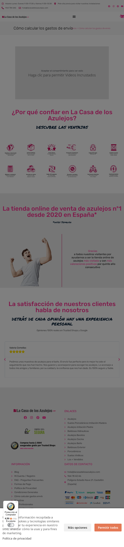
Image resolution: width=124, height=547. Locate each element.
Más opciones (77, 527)
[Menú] (16, 503)
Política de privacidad (16, 538)
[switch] (11, 525)
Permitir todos (108, 527)
